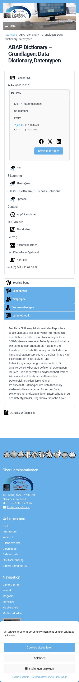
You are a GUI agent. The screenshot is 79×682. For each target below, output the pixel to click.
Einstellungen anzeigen (39, 668)
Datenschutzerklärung (42, 677)
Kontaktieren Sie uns (18, 507)
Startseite (11, 34)
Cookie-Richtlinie (20, 677)
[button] (41, 141)
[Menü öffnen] (10, 26)
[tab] (16, 93)
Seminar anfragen (48, 150)
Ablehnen (39, 658)
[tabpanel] (39, 129)
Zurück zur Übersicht (22, 412)
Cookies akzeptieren (39, 647)
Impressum (61, 677)
